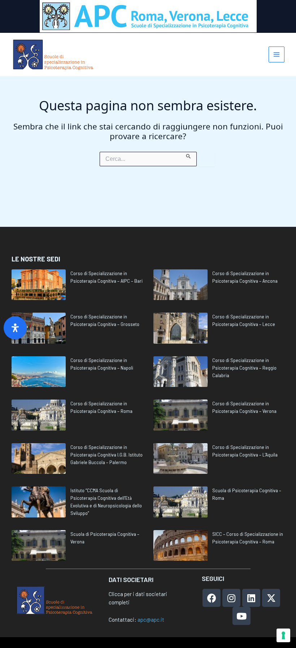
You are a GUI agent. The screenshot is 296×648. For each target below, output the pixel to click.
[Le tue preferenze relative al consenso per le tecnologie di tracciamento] (283, 635)
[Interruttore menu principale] (277, 55)
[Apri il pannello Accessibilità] (15, 327)
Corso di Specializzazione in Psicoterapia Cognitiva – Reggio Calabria (244, 367)
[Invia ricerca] (188, 155)
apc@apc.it (151, 619)
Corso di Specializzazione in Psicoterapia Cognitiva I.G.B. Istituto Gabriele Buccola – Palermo (106, 454)
